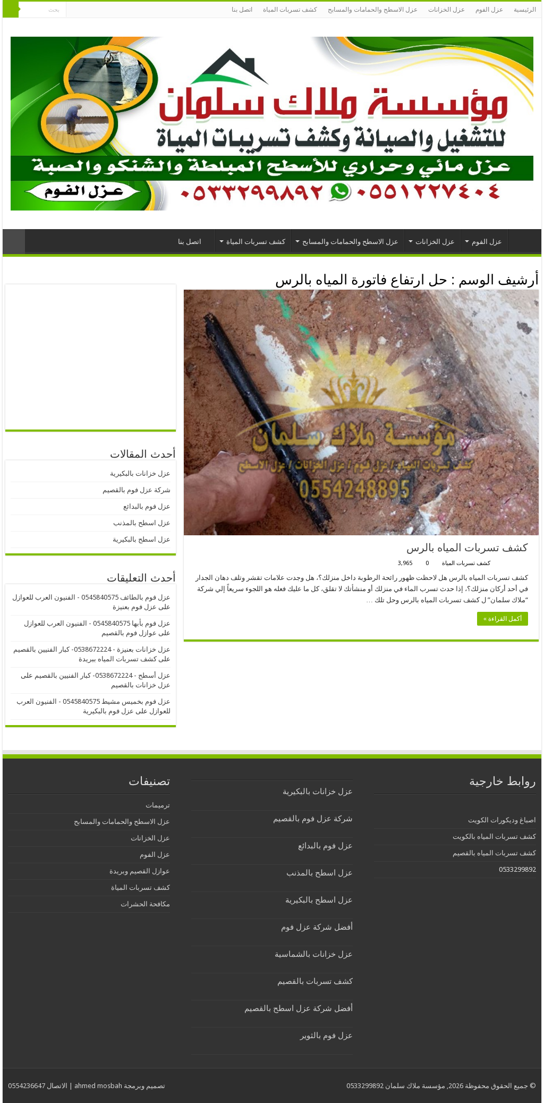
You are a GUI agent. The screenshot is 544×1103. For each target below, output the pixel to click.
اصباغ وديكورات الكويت (502, 820)
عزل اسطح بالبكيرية (142, 539)
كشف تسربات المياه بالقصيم (494, 853)
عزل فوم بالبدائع (147, 506)
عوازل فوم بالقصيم (129, 633)
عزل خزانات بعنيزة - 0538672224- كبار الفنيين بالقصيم (92, 649)
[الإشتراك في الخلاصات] (187, 279)
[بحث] (11, 10)
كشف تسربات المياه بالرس (467, 547)
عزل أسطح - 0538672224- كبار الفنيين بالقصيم (103, 675)
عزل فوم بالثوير (326, 1035)
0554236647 (26, 1086)
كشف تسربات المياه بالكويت (494, 836)
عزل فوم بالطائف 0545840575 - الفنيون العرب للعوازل (91, 597)
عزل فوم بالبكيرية (108, 711)
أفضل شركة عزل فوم (317, 927)
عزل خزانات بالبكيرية (140, 473)
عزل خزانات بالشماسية (314, 954)
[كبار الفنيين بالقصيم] (272, 121)
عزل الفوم (489, 9)
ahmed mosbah (98, 1086)
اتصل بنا (242, 9)
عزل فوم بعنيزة (135, 607)
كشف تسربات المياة (290, 9)
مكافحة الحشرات (145, 904)
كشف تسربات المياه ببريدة (118, 659)
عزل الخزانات (446, 9)
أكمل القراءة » (502, 618)
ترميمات (158, 805)
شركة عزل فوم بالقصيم (137, 490)
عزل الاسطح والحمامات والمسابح (373, 9)
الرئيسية (525, 9)
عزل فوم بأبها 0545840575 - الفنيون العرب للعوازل (97, 623)
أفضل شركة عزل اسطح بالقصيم (298, 1008)
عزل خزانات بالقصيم (141, 685)
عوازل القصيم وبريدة (139, 871)
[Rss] (74, 10)
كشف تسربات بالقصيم (315, 981)
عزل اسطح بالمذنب (142, 523)
